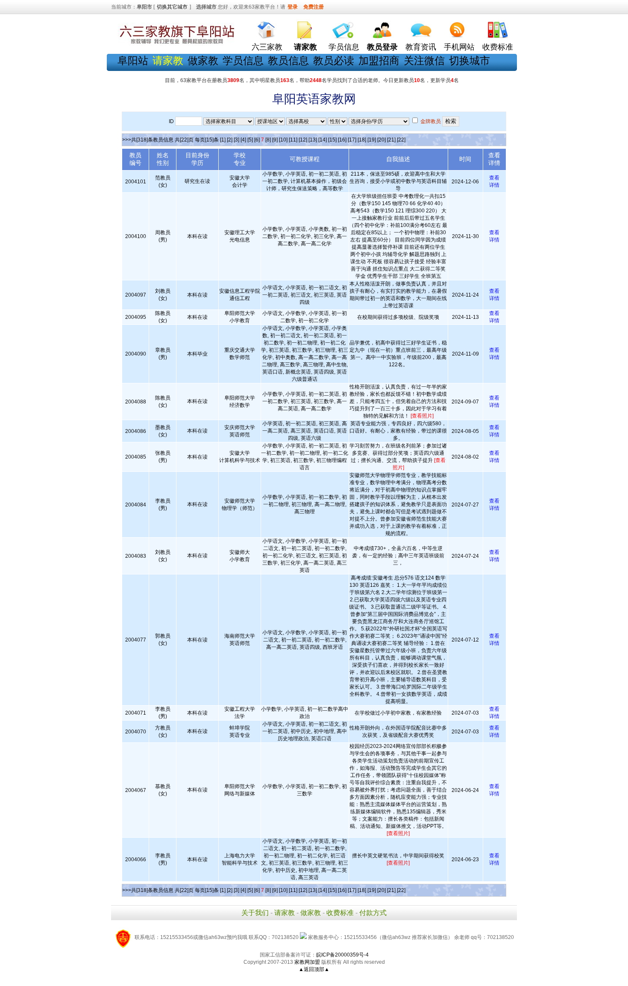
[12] (303, 140)
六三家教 (267, 47)
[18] (362, 140)
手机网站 (459, 47)
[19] (371, 140)
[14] (322, 140)
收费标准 (497, 47)
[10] (283, 140)
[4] (243, 140)
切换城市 (469, 60)
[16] (342, 140)
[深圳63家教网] (175, 44)
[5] (250, 140)
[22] (401, 140)
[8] (268, 140)
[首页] (267, 28)
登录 (293, 7)
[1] (223, 140)
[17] (352, 140)
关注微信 (424, 60)
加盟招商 (378, 60)
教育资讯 (420, 47)
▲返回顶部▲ (314, 969)
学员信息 (344, 47)
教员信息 (288, 60)
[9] (275, 140)
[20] (381, 140)
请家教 (284, 912)
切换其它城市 (172, 7)
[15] (332, 140)
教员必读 (333, 60)
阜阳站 (132, 60)
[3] (236, 140)
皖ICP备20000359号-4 (342, 955)
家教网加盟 (307, 962)
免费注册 (313, 7)
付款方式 (373, 912)
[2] (229, 140)
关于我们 (255, 912)
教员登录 (382, 47)
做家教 (203, 60)
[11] (293, 140)
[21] (391, 140)
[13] (312, 140)
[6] (257, 140)
